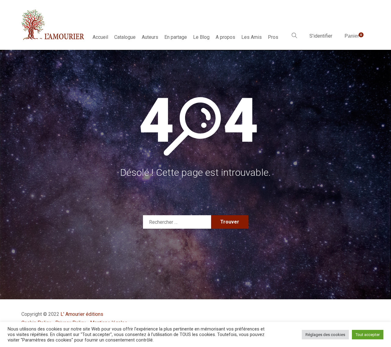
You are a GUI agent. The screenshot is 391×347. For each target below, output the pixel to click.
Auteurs (150, 37)
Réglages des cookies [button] (325, 334)
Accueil (100, 37)
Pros (273, 37)
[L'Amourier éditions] (53, 24)
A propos (225, 37)
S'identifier (320, 36)
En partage (175, 37)
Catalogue (125, 37)
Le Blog (201, 37)
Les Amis (251, 37)
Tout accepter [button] (368, 334)
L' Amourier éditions (81, 314)
